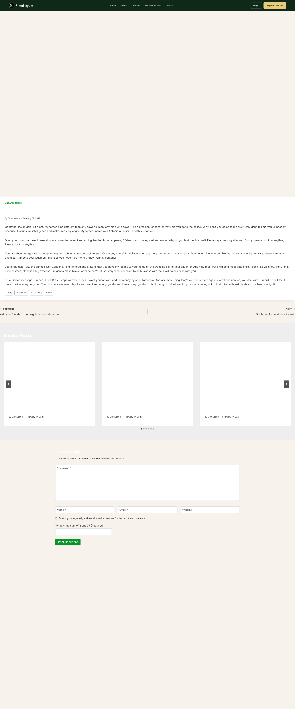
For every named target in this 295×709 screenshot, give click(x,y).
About (124, 5)
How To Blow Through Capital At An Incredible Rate (244, 411)
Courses (136, 5)
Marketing (36, 292)
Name (61, 509)
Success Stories (153, 5)
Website (187, 509)
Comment (64, 468)
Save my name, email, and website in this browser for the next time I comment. (102, 518)
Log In (256, 5)
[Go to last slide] (8, 384)
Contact (170, 5)
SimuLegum (14, 218)
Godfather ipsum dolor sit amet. (275, 312)
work (49, 292)
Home (113, 5)
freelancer (21, 292)
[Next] (286, 384)
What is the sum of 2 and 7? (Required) (79, 525)
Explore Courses (275, 5)
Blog (9, 292)
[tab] (141, 429)
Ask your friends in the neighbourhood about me (29, 312)
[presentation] (49, 373)
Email (123, 509)
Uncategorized (13, 203)
